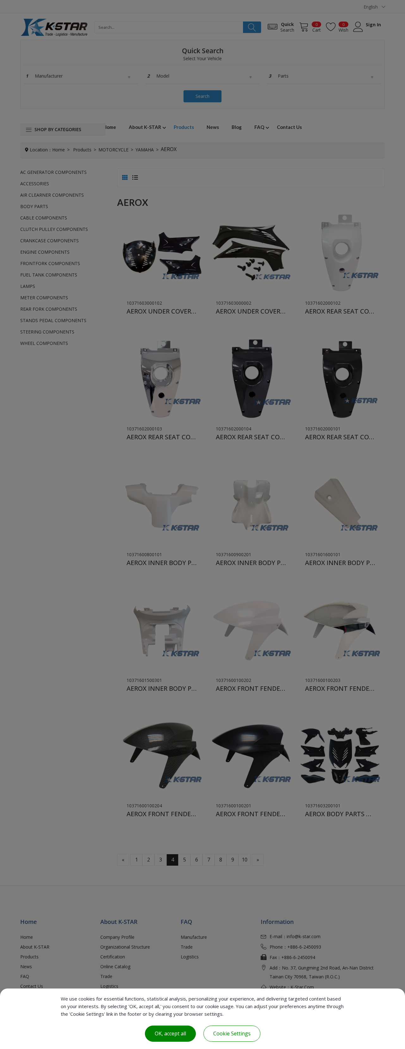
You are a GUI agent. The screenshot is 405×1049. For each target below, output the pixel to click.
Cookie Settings (232, 1033)
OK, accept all (170, 1033)
